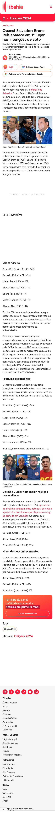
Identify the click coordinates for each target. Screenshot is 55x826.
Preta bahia (8, 722)
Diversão (6, 714)
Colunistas (7, 729)
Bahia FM (7, 797)
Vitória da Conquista (12, 754)
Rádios (6, 785)
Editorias (7, 698)
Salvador (6, 710)
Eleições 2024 (20, 18)
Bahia (5, 706)
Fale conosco (9, 772)
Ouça (11, 67)
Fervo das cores (10, 726)
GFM (5, 789)
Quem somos (9, 764)
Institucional (8, 760)
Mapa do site (9, 780)
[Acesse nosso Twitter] (17, 691)
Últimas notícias (10, 702)
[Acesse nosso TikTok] (23, 691)
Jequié (6, 751)
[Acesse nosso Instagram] (5, 691)
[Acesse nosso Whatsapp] (36, 691)
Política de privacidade (13, 776)
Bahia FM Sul (8, 793)
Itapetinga (7, 747)
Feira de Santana (10, 743)
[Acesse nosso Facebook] (11, 691)
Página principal (10, 739)
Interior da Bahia (10, 735)
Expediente (8, 768)
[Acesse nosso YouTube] (30, 691)
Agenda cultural (10, 718)
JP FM (5, 801)
